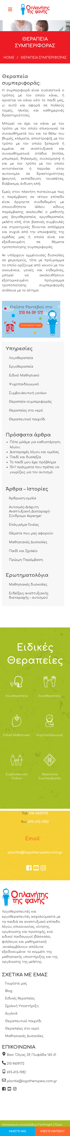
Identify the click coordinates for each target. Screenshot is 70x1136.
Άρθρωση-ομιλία (22, 498)
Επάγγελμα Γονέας (24, 525)
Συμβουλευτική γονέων (28, 393)
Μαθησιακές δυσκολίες (28, 584)
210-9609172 (38, 813)
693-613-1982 (38, 822)
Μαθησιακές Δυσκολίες (28, 542)
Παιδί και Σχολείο (23, 551)
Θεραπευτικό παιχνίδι (27, 419)
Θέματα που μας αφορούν (31, 533)
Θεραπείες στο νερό (26, 410)
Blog (8, 991)
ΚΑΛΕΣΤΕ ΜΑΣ (17, 1131)
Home (9, 57)
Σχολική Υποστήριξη (21, 1006)
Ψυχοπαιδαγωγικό (24, 384)
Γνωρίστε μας (16, 983)
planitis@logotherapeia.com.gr (35, 852)
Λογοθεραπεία (21, 358)
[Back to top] (57, 1123)
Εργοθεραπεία (21, 366)
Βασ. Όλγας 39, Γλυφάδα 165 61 (31, 1055)
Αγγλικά (11, 1013)
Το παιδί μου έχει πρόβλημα (33, 462)
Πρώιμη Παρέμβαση (26, 560)
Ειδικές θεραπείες (20, 998)
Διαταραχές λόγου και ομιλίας (34, 452)
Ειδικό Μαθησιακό (24, 375)
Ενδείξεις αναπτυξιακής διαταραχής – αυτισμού (28, 595)
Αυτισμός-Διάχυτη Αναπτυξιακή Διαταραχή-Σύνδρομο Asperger (30, 511)
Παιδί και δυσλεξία (25, 457)
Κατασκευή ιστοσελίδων (19, 1124)
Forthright (45, 1124)
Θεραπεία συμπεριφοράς (30, 401)
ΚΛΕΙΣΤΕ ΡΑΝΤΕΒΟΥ (52, 1131)
